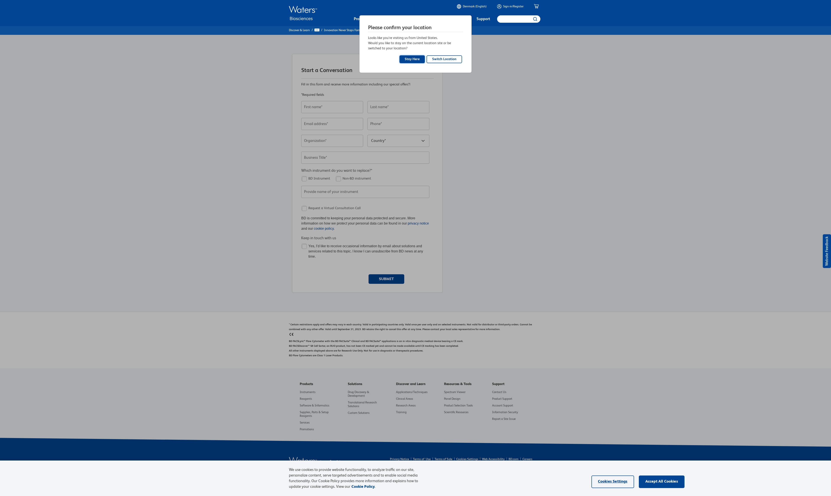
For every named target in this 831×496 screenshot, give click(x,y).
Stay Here (412, 59)
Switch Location (444, 59)
